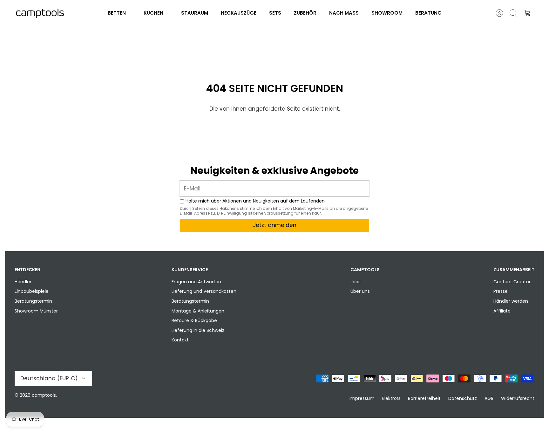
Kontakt (180, 340)
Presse (500, 291)
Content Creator (512, 281)
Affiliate (502, 311)
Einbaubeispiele (32, 291)
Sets (275, 13)
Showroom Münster (36, 311)
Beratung (428, 13)
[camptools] (40, 13)
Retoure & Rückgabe (194, 320)
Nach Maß (344, 13)
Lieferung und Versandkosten (204, 291)
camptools (44, 395)
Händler (23, 281)
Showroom (387, 13)
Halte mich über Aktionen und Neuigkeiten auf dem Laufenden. (256, 201)
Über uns (360, 291)
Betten (117, 13)
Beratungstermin (33, 301)
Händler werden (510, 301)
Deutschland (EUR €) (49, 378)
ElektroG (391, 398)
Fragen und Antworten (196, 281)
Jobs (355, 281)
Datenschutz (462, 398)
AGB (489, 398)
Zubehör (305, 13)
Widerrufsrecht (517, 398)
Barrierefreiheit (424, 398)
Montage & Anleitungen (198, 311)
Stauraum (194, 13)
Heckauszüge (238, 13)
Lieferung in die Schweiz (198, 330)
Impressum (362, 398)
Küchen (153, 13)
